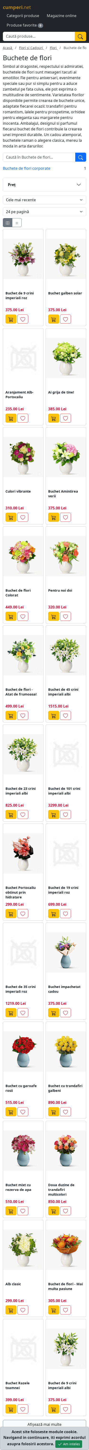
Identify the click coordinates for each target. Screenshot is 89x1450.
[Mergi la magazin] (10, 319)
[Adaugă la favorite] (22, 319)
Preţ (12, 184)
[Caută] (80, 36)
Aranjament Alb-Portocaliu (19, 394)
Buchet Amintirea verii (63, 493)
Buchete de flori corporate (26, 168)
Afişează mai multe (44, 1424)
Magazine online (61, 15)
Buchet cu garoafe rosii (21, 1088)
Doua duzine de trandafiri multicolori (61, 1190)
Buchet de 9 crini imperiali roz (19, 295)
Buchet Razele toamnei (17, 1385)
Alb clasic (13, 1284)
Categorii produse (23, 15)
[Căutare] (80, 157)
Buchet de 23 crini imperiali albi (20, 791)
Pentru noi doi (60, 590)
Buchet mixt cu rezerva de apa (18, 1187)
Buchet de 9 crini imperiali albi (62, 1385)
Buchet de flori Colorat (18, 592)
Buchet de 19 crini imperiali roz (63, 890)
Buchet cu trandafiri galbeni (65, 1088)
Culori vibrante (18, 491)
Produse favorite (22, 25)
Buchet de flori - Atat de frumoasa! (21, 691)
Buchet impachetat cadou (64, 989)
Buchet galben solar (65, 293)
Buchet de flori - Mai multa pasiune (65, 1286)
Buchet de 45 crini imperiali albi (63, 691)
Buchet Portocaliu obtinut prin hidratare (20, 892)
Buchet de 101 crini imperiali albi (64, 791)
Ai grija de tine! (61, 392)
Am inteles (71, 1444)
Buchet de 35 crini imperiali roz (20, 989)
